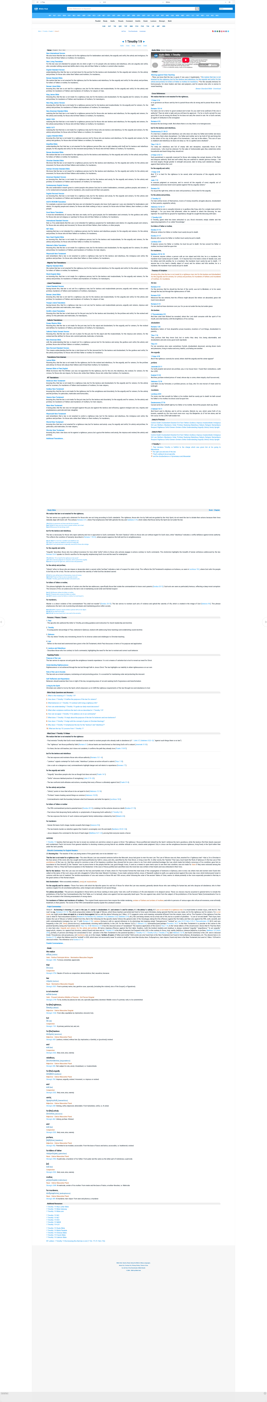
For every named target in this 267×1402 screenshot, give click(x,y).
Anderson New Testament (55, 381)
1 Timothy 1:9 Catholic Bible (56, 1237)
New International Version (55, 53)
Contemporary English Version (57, 185)
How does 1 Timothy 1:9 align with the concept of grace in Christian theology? (76, 721)
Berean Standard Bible (54, 78)
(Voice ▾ (163, 50)
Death (159, 423)
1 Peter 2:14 (155, 100)
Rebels (202, 425)
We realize (205, 77)
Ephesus (51, 634)
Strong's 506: (51, 1066)
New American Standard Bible (57, 111)
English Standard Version (55, 70)
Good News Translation (54, 212)
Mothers (160, 425)
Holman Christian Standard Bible (58, 169)
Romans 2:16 (87, 921)
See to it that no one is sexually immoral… (62, 577)
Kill (152, 425)
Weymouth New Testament (56, 254)
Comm (139, 45)
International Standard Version (57, 221)
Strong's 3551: (51, 986)
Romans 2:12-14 (62, 912)
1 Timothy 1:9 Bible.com (55, 1211)
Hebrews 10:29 (91, 795)
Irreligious (217, 423)
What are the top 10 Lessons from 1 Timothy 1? (66, 729)
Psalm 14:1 (101, 774)
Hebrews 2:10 (96, 926)
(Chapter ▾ (55, 50)
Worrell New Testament (54, 422)
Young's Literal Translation (55, 303)
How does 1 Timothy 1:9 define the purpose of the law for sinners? (72, 699)
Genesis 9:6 (206, 604)
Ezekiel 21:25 (156, 375)
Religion (208, 425)
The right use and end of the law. (164, 452)
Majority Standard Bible (54, 266)
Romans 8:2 (91, 917)
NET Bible (50, 229)
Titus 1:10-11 (156, 144)
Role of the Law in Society (55, 672)
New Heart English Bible (55, 237)
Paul (49, 621)
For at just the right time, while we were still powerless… (65, 561)
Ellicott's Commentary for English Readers (62, 850)
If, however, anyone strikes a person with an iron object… (66, 609)
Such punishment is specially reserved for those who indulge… (67, 544)
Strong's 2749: (51, 1000)
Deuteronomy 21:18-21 (159, 132)
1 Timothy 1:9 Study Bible (55, 1228)
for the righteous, (163, 79)
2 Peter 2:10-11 (156, 155)
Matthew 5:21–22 (95, 833)
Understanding (192, 427)
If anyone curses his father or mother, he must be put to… (65, 596)
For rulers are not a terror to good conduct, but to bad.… (65, 525)
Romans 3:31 (82, 520)
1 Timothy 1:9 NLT (52, 1218)
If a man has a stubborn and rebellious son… (63, 541)
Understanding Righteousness (57, 665)
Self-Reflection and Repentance (57, 679)
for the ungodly (201, 79)
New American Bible (53, 340)
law (214, 77)
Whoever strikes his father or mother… (60, 592)
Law (155, 425)
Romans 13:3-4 (156, 109)
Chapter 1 (51, 31)
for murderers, (193, 82)
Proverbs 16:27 (172, 924)
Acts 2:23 (189, 921)
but (171, 79)
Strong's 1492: (51, 960)
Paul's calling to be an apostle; (164, 454)
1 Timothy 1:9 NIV (52, 1215)
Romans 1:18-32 (90, 537)
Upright (216, 427)
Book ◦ (211, 510)
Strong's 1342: (51, 1013)
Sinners (172, 427)
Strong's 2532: (51, 1053)
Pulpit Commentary (54, 907)
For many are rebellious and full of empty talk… (62, 542)
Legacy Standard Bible (54, 136)
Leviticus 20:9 (156, 242)
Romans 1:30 (155, 327)
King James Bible (52, 95)
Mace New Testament (54, 405)
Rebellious (195, 425)
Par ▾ (60, 50)
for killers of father (172, 82)
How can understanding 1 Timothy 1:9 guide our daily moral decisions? (73, 707)
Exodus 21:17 (156, 236)
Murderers (168, 425)
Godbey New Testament (55, 389)
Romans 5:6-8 (51, 554)
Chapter (217, 510)
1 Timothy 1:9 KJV (53, 1224)
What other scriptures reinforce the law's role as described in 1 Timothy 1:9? (75, 710)
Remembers (216, 425)
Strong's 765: (51, 1079)
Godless (193, 423)
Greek (145, 45)
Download (217, 89)
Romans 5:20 (155, 295)
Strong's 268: (51, 1106)
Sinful (167, 427)
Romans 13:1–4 (96, 757)
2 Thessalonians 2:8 (158, 314)
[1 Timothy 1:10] (264, 627)
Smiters (179, 427)
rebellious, (192, 79)
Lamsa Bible (50, 360)
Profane (180, 425)
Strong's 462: (51, 1119)
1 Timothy (44, 31)
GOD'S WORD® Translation (56, 202)
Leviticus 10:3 (115, 799)
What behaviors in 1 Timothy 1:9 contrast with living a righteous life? (72, 703)
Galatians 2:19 (102, 917)
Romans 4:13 (155, 287)
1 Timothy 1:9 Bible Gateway (56, 1209)
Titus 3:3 (154, 344)
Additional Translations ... (55, 438)
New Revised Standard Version (57, 348)
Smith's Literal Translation (55, 311)
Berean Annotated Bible (54, 152)
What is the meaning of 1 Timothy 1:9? (62, 696)
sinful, (213, 79)
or (180, 82)
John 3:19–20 (89, 778)
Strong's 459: (51, 1040)
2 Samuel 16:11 (156, 409)
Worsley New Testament (55, 430)
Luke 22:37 (181, 921)
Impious (199, 423)
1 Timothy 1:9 (51, 842)
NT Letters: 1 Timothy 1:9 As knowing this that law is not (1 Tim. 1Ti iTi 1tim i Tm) (75, 1241)
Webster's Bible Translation (56, 245)
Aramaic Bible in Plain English (57, 369)
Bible (39, 31)
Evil (178, 423)
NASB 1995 (50, 119)
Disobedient (165, 423)
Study (133, 45)
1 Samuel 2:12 (141, 924)
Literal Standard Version (55, 286)
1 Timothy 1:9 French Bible (56, 1235)
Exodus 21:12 (78, 940)
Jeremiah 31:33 (141, 744)
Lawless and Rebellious (56, 648)
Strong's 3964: (51, 1159)
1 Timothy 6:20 (156, 217)
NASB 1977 (50, 128)
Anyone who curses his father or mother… (61, 594)
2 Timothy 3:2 (156, 199)
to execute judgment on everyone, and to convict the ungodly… (67, 560)
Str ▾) (63, 50)
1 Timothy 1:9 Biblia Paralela (56, 1230)
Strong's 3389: (51, 1185)
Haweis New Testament (55, 397)
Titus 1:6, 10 (84, 926)
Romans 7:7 (121, 765)
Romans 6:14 (155, 304)
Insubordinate (208, 423)
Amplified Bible (51, 144)
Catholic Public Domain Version (57, 332)
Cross (128, 45)
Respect (154, 427)
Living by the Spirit (53, 686)
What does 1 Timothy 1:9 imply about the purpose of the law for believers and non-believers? (82, 718)
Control (153, 423)
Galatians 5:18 (132, 520)
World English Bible (53, 274)
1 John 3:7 (136, 741)
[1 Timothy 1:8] (2, 627)
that (211, 77)
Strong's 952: (51, 1146)
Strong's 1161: (51, 1026)
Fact (181, 423)
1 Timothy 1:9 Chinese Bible (56, 1233)
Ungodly (201, 427)
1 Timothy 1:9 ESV (53, 1220)
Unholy (206, 427)
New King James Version (55, 103)
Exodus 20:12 (158, 586)
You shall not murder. (55, 611)
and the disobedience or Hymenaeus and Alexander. (172, 456)
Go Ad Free (4, 1393)
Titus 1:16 (154, 335)
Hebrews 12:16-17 (158, 207)
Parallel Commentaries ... (55, 943)
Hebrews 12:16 (156, 381)
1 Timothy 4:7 (140, 933)
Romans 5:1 (83, 744)
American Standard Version (56, 177)
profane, (162, 82)
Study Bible (51, 510)
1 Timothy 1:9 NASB (53, 1222)
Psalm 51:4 (124, 782)
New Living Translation (54, 62)
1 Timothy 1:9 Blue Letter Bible (57, 1207)
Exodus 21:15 (156, 230)
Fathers (186, 423)
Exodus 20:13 (106, 604)
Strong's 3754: (51, 973)
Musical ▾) (169, 50)
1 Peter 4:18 (155, 172)
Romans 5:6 (155, 188)
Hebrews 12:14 (95, 791)
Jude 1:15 (154, 180)
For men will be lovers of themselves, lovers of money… (64, 575)
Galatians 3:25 (113, 917)
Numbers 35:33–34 (119, 829)
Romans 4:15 (155, 121)
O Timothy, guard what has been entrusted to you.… (63, 579)
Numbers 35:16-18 (158, 254)
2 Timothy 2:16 (162, 933)
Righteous (161, 427)
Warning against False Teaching (163, 75)
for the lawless (178, 79)
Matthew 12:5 (211, 930)
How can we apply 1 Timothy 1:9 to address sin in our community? (72, 714)
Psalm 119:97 (121, 748)
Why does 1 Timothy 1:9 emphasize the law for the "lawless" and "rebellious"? (76, 725)
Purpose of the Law (53, 658)
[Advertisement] (133, 494)
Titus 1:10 (118, 761)
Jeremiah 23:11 (156, 367)
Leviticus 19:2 (194, 569)
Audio (122, 45)
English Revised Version (55, 194)
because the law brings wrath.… (58, 527)
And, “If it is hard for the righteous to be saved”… (62, 558)
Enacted (174, 423)
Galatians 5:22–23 (147, 741)
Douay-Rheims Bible (53, 323)
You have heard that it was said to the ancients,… (64, 613)
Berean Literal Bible (53, 86)
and (186, 79)
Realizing (187, 425)
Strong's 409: (51, 1199)
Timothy (51, 628)
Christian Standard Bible (55, 161)
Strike (184, 427)
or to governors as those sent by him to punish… (62, 523)
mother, (184, 82)
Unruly (211, 427)
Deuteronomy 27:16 (158, 403)
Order (174, 425)
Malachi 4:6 (120, 816)
